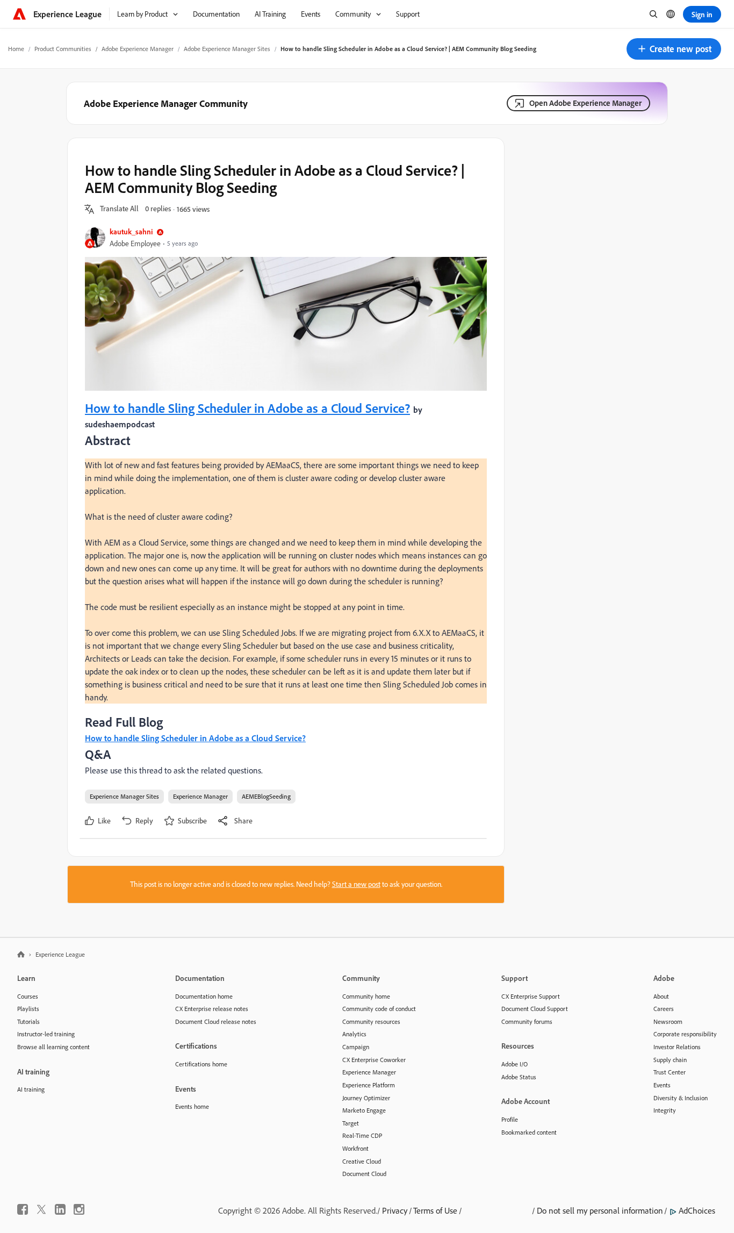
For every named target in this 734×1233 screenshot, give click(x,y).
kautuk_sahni (131, 231)
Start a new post (356, 884)
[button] (674, 49)
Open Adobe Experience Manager (585, 103)
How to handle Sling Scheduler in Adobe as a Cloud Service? (247, 408)
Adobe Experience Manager (138, 49)
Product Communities (62, 49)
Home (16, 49)
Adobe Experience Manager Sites (227, 49)
